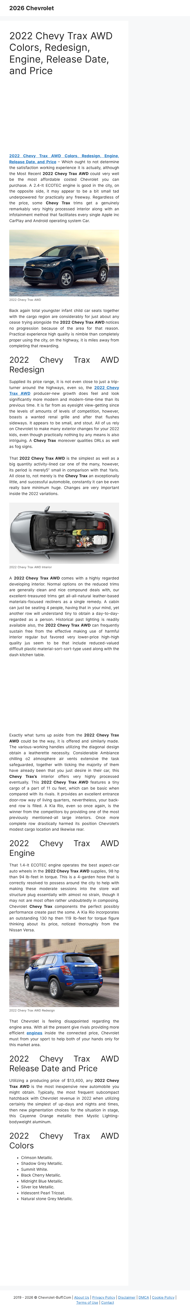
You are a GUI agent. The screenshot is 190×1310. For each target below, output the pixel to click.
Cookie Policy (163, 1297)
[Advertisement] (64, 117)
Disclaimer (127, 1297)
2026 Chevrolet (31, 8)
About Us (81, 1297)
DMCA (144, 1297)
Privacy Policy (103, 1297)
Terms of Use (87, 1302)
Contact (107, 1302)
